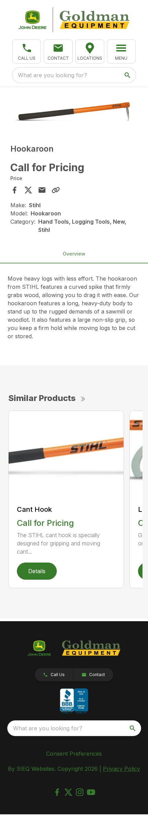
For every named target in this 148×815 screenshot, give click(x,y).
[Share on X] (28, 190)
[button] (26, 51)
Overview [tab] (74, 254)
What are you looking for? (52, 75)
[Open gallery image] (74, 109)
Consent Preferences (74, 753)
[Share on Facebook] (14, 190)
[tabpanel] (74, 110)
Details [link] (36, 571)
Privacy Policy (121, 768)
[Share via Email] (42, 190)
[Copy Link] (56, 190)
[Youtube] (91, 792)
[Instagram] (79, 792)
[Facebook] (57, 792)
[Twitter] (68, 792)
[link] (89, 51)
